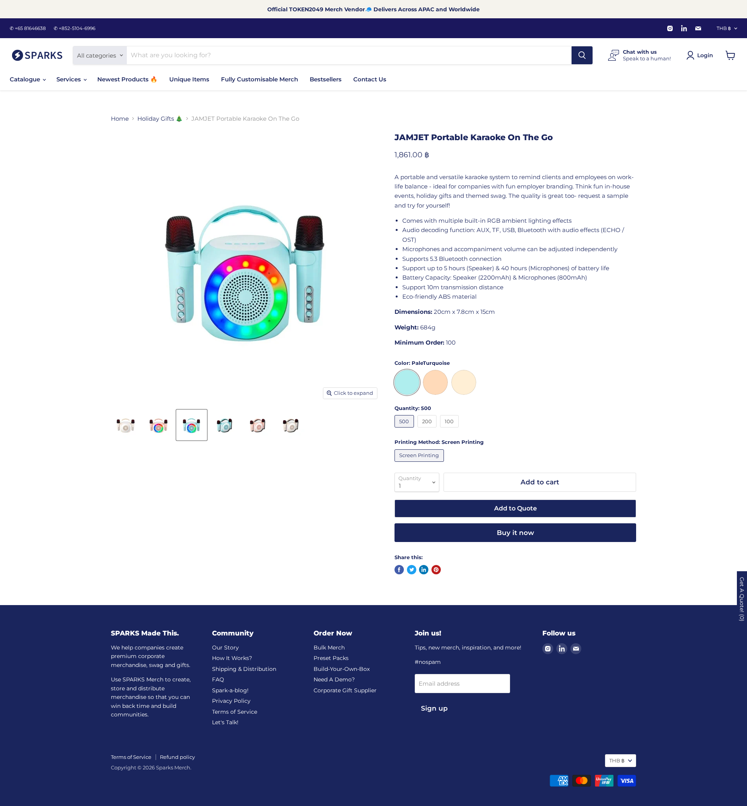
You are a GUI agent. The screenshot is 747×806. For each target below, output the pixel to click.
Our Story (225, 647)
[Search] (582, 55)
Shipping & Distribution (244, 668)
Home (120, 118)
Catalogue (26, 79)
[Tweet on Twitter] (411, 569)
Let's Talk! (225, 722)
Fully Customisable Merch (259, 79)
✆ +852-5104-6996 (74, 28)
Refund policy (177, 757)
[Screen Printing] (420, 463)
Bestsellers (326, 79)
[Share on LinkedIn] (423, 569)
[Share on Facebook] (399, 569)
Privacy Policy (231, 700)
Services (69, 79)
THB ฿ (724, 28)
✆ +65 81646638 (28, 28)
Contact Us (369, 79)
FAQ (218, 679)
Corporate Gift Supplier (345, 690)
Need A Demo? (334, 679)
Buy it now (515, 533)
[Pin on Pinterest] (436, 569)
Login (705, 55)
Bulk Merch (329, 647)
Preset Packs (331, 658)
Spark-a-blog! (230, 690)
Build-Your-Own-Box (342, 668)
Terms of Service (234, 711)
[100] (450, 429)
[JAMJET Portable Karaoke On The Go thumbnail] (125, 425)
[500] (405, 429)
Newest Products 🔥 (127, 79)
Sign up (434, 708)
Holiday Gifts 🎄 (160, 118)
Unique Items (189, 79)
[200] (428, 429)
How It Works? (232, 658)
